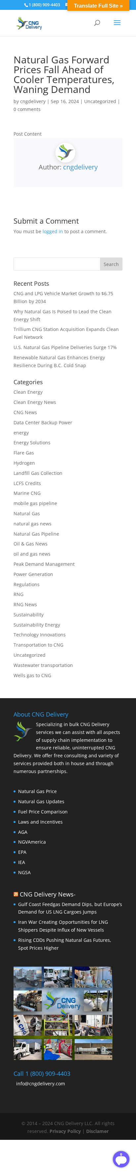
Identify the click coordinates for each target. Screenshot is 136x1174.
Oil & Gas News (31, 544)
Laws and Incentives (40, 822)
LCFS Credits (27, 483)
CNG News (25, 412)
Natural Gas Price (37, 791)
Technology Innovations (40, 634)
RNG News (25, 604)
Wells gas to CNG (32, 675)
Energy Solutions (32, 442)
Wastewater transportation (43, 665)
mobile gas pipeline (35, 503)
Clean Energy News (35, 402)
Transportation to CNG (38, 645)
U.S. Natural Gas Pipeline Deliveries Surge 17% (65, 347)
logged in (53, 231)
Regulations (27, 584)
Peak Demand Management (44, 564)
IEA (21, 862)
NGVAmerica (32, 842)
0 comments (27, 109)
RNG (18, 594)
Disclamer (97, 1131)
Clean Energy (28, 392)
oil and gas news (32, 554)
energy (21, 433)
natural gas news (32, 524)
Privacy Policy (66, 1131)
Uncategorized (100, 101)
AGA (22, 832)
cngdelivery (33, 101)
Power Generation (33, 574)
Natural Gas (27, 513)
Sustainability (29, 614)
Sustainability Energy (37, 625)
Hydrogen (24, 463)
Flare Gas (24, 453)
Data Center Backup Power (43, 422)
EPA (22, 852)
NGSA (24, 872)
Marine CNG (27, 493)
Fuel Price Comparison (43, 812)
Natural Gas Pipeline (36, 534)
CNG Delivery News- (48, 894)
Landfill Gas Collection (38, 473)
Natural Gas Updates (41, 801)
